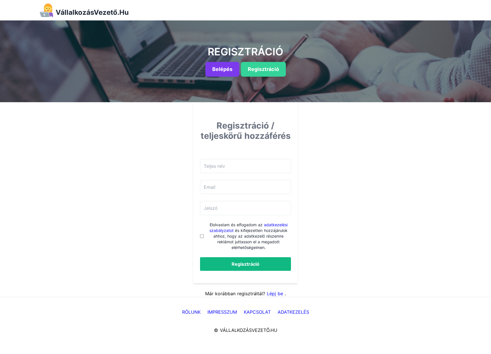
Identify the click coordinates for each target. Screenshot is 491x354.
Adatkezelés (293, 312)
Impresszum (222, 312)
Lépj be (276, 293)
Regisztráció (245, 264)
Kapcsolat (257, 312)
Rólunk (191, 312)
